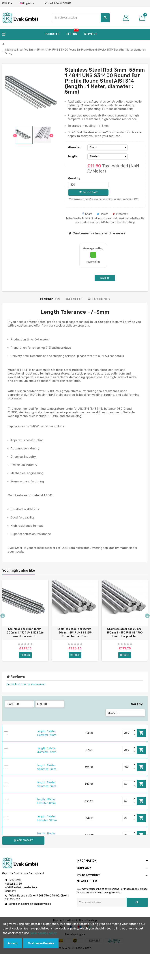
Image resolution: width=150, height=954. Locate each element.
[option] (25, 620)
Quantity (74, 178)
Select (114, 712)
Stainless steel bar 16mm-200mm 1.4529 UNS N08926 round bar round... (25, 632)
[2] (22, 644)
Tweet (104, 214)
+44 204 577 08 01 (58, 3)
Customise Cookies (41, 943)
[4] (28, 644)
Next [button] (147, 615)
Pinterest (122, 214)
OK (137, 902)
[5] (31, 644)
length (72, 156)
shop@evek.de (42, 903)
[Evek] (20, 17)
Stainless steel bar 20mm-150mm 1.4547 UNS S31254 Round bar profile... (75, 632)
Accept (13, 943)
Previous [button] (2, 615)
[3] (25, 644)
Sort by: (137, 704)
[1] (19, 644)
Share (88, 214)
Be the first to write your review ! (26, 684)
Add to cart (141, 732)
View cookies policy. (43, 933)
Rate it (104, 278)
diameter (74, 147)
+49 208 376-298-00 (46, 895)
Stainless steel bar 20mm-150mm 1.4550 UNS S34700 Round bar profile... (125, 632)
